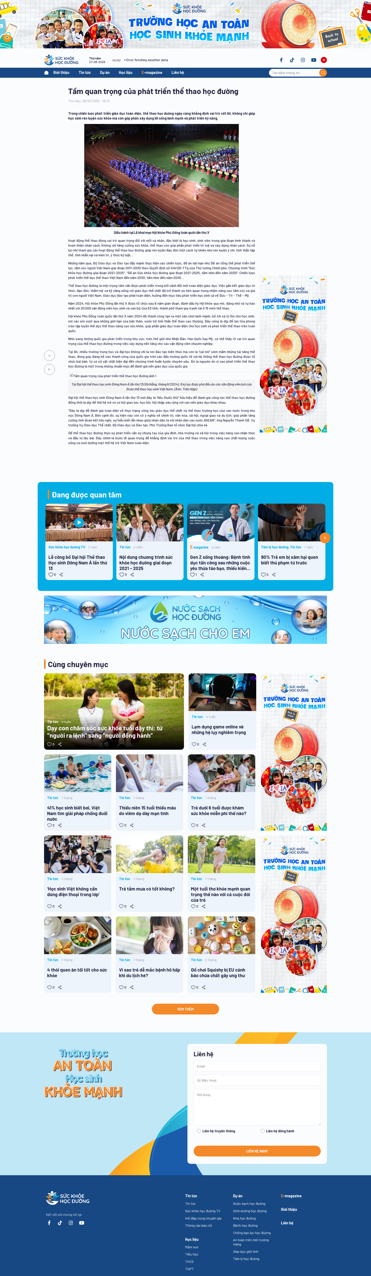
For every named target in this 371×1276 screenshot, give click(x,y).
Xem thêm (185, 1009)
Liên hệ (178, 72)
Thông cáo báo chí (198, 1225)
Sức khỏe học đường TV (202, 1211)
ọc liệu (192, 1239)
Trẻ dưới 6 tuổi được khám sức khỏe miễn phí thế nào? (218, 810)
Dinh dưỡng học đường (250, 1211)
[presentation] (325, 537)
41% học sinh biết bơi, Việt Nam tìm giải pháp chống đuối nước (77, 813)
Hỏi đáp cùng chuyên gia (203, 1218)
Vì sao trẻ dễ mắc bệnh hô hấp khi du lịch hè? (149, 972)
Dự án (105, 72)
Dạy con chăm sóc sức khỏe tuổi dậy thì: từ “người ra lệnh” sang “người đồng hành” (105, 731)
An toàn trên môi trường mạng (251, 1242)
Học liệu (125, 72)
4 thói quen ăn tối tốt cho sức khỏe (77, 972)
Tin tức (85, 72)
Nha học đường (244, 1218)
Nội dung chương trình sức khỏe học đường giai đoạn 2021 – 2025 (146, 562)
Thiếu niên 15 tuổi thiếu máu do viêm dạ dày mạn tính (147, 810)
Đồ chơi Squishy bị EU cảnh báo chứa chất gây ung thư (218, 972)
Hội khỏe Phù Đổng (99, 303)
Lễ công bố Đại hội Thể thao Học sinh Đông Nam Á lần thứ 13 (78, 562)
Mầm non (191, 1247)
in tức (191, 1195)
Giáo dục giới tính (245, 1251)
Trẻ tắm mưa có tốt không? (147, 888)
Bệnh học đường (245, 1225)
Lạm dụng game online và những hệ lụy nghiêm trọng (219, 729)
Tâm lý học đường (246, 1258)
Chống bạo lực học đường (252, 1233)
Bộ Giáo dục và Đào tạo (111, 263)
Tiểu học (191, 1254)
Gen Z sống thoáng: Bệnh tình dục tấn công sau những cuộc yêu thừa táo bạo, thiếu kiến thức (220, 563)
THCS (189, 1261)
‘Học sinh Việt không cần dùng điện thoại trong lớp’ (73, 891)
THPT (189, 1269)
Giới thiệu (61, 72)
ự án (238, 1195)
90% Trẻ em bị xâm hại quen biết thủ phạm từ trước (289, 559)
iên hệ (287, 1222)
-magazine (152, 72)
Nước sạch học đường (249, 1203)
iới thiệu (289, 1209)
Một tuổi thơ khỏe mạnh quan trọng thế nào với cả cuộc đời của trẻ (220, 894)
